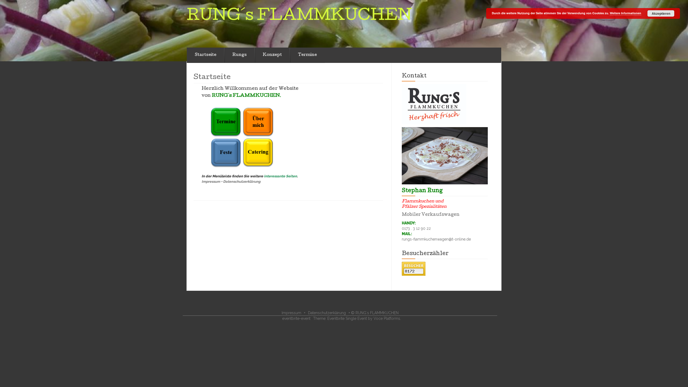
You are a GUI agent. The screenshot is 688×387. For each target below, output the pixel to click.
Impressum (211, 182)
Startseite (205, 55)
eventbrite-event (296, 318)
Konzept (272, 55)
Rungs (239, 55)
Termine (307, 55)
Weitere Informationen (625, 13)
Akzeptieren (661, 13)
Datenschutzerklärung (241, 182)
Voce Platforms (387, 318)
